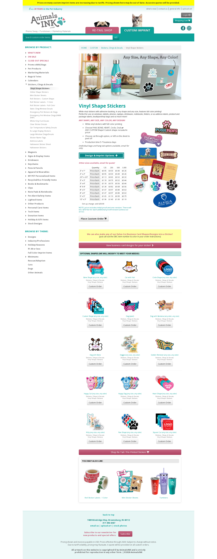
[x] (25, 53)
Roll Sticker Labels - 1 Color (96, 497)
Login (185, 15)
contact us (162, 8)
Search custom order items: (38, 37)
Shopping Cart (181, 20)
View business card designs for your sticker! (128, 245)
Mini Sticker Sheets (130, 497)
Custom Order (95, 286)
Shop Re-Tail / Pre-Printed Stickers (129, 452)
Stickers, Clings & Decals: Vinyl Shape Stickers (95, 281)
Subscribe (125, 533)
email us (94, 525)
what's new (151, 8)
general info (175, 8)
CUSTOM (94, 48)
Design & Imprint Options (100, 155)
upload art (187, 8)
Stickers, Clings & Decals (112, 48)
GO (115, 37)
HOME (84, 48)
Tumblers (163, 497)
